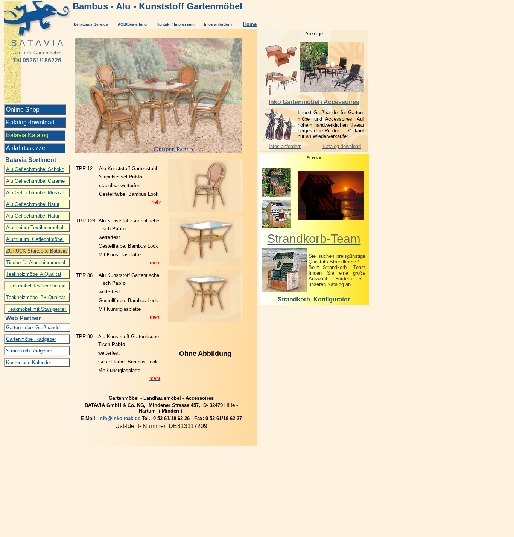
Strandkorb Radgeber (29, 351)
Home (250, 24)
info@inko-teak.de (119, 418)
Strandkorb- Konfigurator (314, 299)
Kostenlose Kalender (28, 362)
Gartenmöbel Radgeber (31, 339)
